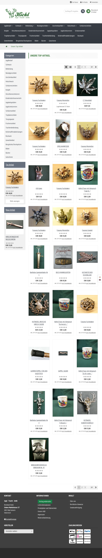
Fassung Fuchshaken (38, 100)
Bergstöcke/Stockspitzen (24, 41)
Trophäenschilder (9, 36)
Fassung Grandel (87, 230)
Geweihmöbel (8, 41)
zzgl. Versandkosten (42, 109)
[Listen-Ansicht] (70, 67)
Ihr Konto (85, 2)
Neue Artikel (10, 210)
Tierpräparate (22, 36)
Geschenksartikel (57, 26)
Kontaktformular (11, 519)
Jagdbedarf (7, 26)
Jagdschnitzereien (66, 31)
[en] (100, 280)
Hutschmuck (71, 26)
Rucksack (80, 36)
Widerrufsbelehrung (44, 518)
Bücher (43, 41)
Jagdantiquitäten (52, 31)
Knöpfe (6, 31)
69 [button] (92, 67)
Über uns (73, 501)
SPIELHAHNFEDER (63, 146)
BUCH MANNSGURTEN (63, 272)
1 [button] (78, 67)
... (88, 67)
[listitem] (72, 531)
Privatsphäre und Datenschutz (47, 508)
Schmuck (18, 26)
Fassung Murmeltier (63, 100)
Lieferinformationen (44, 505)
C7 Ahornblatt (87, 100)
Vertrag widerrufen (45, 502)
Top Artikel (10, 165)
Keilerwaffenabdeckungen (66, 36)
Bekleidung (29, 26)
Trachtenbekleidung (48, 36)
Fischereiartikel (34, 36)
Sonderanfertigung (76, 508)
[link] (88, 11)
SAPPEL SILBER (63, 371)
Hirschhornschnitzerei (19, 31)
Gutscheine (52, 41)
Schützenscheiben (85, 26)
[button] (96, 67)
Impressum (41, 515)
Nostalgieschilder (42, 26)
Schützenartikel (80, 31)
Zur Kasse (75, 2)
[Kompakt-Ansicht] (66, 67)
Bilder (36, 41)
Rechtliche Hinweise (76, 504)
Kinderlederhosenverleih (36, 31)
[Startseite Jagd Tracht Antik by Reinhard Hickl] (18, 14)
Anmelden (95, 2)
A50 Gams (39, 188)
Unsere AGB (41, 511)
